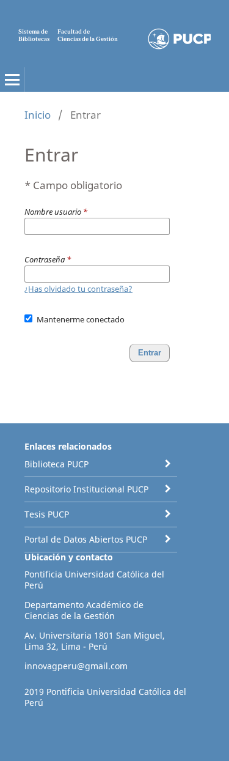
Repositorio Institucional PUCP (86, 489)
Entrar (149, 352)
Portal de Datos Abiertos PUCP (85, 539)
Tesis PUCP (46, 514)
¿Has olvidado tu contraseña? (78, 288)
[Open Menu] (12, 79)
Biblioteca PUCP (56, 464)
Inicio (37, 115)
